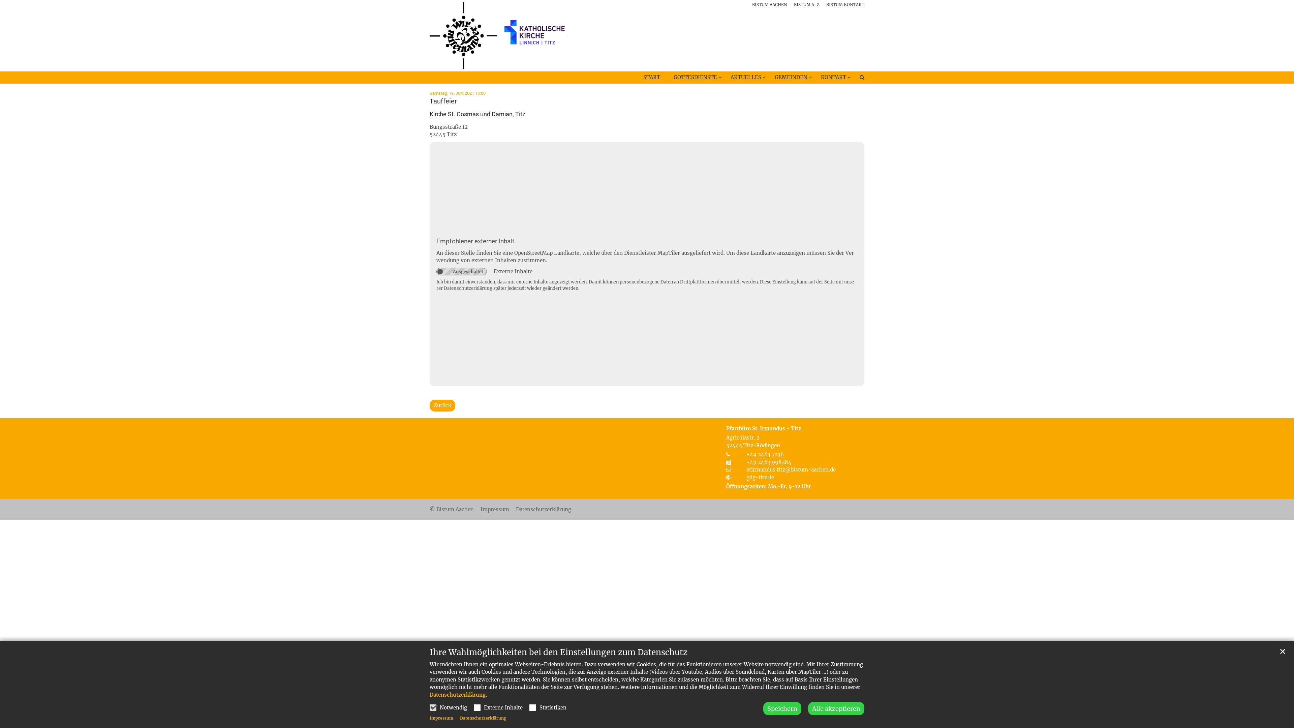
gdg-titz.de (760, 477)
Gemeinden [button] (791, 77)
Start (651, 77)
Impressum (441, 718)
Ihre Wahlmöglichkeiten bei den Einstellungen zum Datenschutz (558, 652)
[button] (857, 79)
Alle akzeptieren (836, 708)
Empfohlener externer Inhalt (475, 241)
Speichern (782, 708)
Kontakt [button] (833, 77)
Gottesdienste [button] (695, 77)
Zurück (442, 405)
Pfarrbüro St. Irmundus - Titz (763, 428)
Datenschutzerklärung (458, 695)
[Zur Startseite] (498, 36)
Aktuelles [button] (746, 77)
